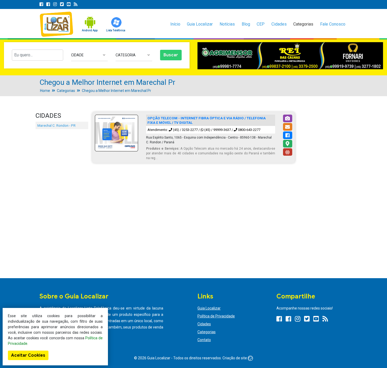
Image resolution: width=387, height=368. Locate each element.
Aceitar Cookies (28, 355)
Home (45, 91)
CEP (261, 24)
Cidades (279, 24)
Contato (204, 340)
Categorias (303, 24)
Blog (246, 24)
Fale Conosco (332, 24)
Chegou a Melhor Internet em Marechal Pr (116, 91)
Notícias (227, 24)
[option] (290, 55)
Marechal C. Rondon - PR (56, 125)
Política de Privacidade (216, 316)
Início (175, 24)
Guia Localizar (200, 24)
